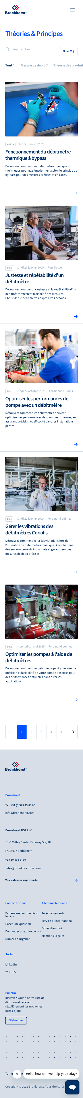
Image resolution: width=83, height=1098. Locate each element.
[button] (10, 65)
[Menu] (72, 9)
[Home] (16, 9)
